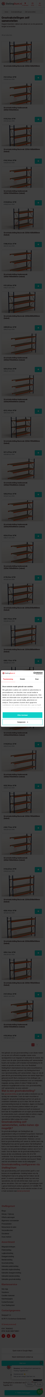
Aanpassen (21, 722)
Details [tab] (22, 679)
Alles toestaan (22, 715)
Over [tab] (37, 679)
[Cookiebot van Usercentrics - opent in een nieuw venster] (33, 673)
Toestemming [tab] (8, 679)
